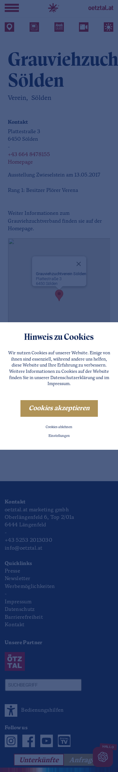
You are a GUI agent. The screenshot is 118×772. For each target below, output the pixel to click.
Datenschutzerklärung (72, 378)
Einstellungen (59, 436)
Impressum (59, 384)
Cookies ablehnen (59, 427)
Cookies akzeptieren (59, 408)
